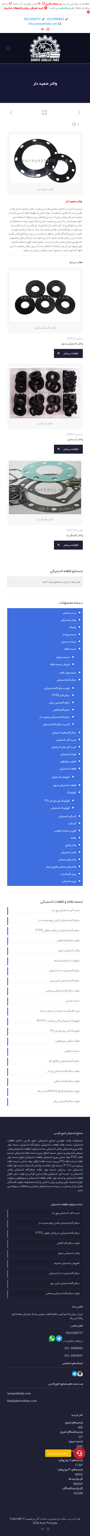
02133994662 (55, 19)
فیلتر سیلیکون (68, 761)
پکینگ (72, 627)
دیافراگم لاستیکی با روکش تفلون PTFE (58, 930)
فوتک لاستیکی (68, 754)
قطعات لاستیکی (67, 768)
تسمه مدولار (63, 657)
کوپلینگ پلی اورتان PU (57, 801)
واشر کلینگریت (74, 535)
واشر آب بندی (75, 439)
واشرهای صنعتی (67, 859)
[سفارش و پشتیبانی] (79, 1453)
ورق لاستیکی (69, 881)
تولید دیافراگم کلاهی (68, 940)
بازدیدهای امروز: (73, 1422)
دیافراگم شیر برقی (59, 702)
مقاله (73, 838)
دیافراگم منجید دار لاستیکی (64, 970)
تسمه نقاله (70, 649)
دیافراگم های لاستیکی (64, 732)
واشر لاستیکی (68, 852)
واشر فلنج (70, 845)
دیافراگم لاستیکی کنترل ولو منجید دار (59, 920)
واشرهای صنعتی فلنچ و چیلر (61, 867)
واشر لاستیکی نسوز (72, 343)
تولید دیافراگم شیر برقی (66, 1101)
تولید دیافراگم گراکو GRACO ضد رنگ (58, 1091)
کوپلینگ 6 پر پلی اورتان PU (65, 1031)
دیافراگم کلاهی (61, 710)
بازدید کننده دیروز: (72, 1451)
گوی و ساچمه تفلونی (65, 830)
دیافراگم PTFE (61, 695)
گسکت (72, 823)
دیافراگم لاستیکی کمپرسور (65, 981)
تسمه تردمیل (68, 641)
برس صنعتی (69, 613)
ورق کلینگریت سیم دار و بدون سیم (60, 1011)
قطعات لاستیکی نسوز (64, 785)
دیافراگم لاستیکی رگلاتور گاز (64, 1061)
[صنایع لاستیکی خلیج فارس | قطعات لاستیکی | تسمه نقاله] (45, 48)
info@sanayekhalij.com (42, 24)
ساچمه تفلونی (72, 1051)
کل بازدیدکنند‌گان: (72, 1488)
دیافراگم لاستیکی (66, 680)
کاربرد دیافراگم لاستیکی (56, 724)
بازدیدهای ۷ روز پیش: (70, 1460)
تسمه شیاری (73, 1001)
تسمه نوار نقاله (68, 672)
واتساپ (63, 8)
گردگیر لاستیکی (67, 816)
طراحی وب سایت (69, 1518)
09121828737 (32, 19)
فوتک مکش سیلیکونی (67, 1041)
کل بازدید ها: (75, 1479)
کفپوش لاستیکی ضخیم (67, 960)
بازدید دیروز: (75, 1441)
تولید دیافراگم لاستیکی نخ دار (63, 1071)
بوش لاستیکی (68, 620)
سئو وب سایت (48, 1518)
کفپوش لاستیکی (61, 777)
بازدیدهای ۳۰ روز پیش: (70, 1469)
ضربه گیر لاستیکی (66, 740)
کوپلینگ (71, 792)
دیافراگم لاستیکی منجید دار (54, 717)
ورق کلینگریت (68, 874)
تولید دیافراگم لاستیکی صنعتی (63, 991)
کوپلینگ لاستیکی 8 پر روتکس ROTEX (58, 1021)
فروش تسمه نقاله (60, 664)
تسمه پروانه (69, 634)
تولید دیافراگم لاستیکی (57, 688)
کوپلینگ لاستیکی (60, 808)
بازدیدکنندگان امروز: (71, 1432)
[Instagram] (48, 29)
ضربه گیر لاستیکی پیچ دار (65, 910)
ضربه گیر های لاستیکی (63, 747)
